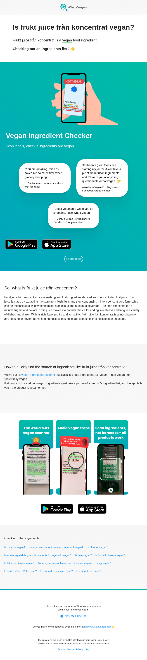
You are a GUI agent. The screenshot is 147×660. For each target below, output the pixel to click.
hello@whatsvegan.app (97, 626)
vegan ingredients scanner (38, 374)
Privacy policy (82, 649)
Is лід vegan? (103, 563)
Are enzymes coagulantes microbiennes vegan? (65, 563)
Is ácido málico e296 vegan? (20, 571)
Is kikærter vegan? (97, 547)
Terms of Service (66, 649)
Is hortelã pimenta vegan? (110, 555)
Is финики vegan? (14, 547)
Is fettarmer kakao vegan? (19, 563)
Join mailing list (75, 616)
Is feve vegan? (83, 555)
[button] (73, 93)
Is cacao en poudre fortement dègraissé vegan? (56, 547)
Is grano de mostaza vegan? (56, 571)
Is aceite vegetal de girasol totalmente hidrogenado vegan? (38, 555)
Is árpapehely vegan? (88, 571)
